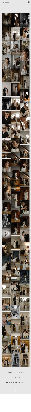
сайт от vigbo (15, 408)
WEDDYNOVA (5, 2)
